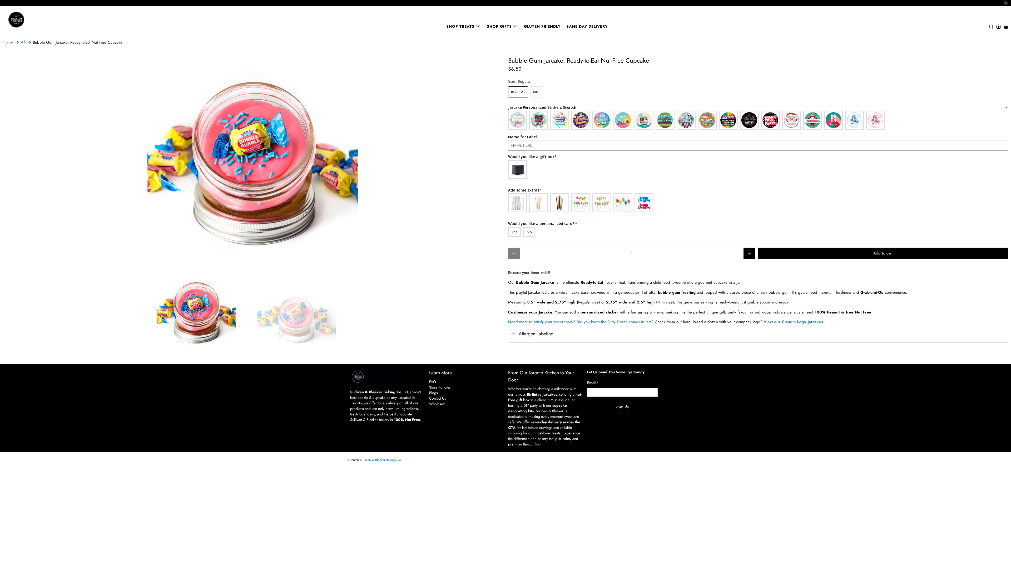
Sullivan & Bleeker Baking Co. (381, 460)
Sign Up (622, 406)
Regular (518, 91)
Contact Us (437, 398)
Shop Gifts (499, 26)
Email (592, 383)
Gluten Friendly (542, 26)
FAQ (432, 381)
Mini (536, 91)
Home (8, 42)
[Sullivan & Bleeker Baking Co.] (34, 19)
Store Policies (440, 387)
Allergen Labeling (536, 333)
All (23, 42)
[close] (1005, 3)
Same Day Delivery (587, 26)
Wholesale (437, 403)
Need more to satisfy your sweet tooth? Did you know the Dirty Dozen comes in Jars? (580, 322)
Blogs (433, 392)
